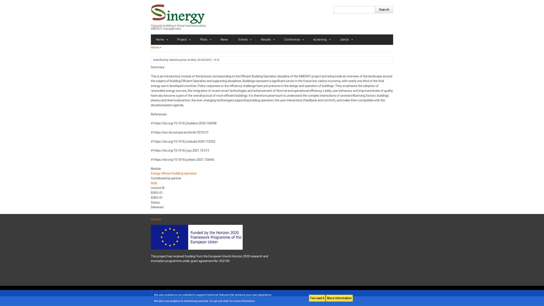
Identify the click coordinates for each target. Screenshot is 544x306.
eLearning (322, 41)
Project (185, 41)
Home (163, 41)
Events (246, 41)
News (224, 39)
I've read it (317, 298)
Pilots (206, 41)
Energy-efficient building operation (174, 173)
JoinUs (347, 41)
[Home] (178, 14)
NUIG (154, 183)
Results (269, 41)
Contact (156, 219)
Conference (295, 41)
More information (339, 298)
